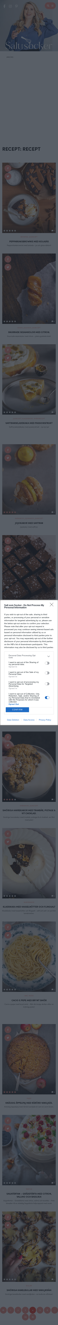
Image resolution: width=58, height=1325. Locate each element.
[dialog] (29, 662)
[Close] (52, 605)
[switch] (47, 663)
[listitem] (29, 656)
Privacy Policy (45, 720)
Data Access (29, 720)
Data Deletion (13, 720)
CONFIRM (17, 710)
